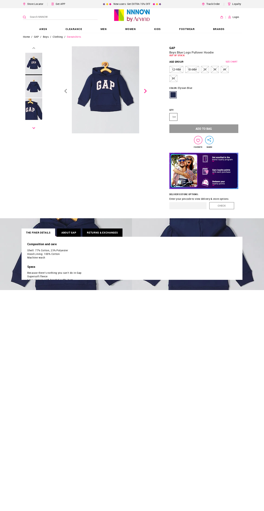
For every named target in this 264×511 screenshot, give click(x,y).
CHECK (222, 205)
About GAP (68, 232)
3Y (214, 69)
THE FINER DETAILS (38, 232)
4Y (224, 69)
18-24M (192, 69)
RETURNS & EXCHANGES (102, 232)
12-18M (176, 69)
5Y (173, 78)
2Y (205, 69)
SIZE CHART (231, 61)
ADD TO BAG (204, 129)
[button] (173, 94)
